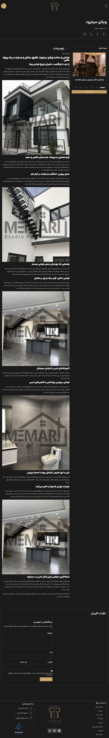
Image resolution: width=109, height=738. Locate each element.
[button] (102, 87)
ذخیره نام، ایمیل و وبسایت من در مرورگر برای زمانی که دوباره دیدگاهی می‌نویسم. (30, 674)
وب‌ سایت (23, 662)
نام (50, 652)
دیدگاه (49, 633)
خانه (105, 28)
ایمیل (49, 662)
